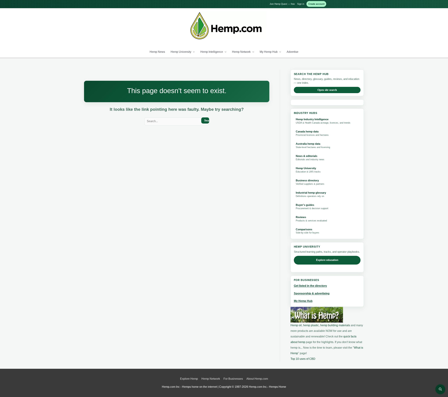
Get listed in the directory (310, 285)
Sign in (300, 4)
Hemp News (157, 51)
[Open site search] (440, 389)
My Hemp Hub (269, 51)
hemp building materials (335, 325)
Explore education (327, 260)
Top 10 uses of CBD (302, 358)
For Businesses (233, 378)
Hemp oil (296, 325)
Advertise (292, 51)
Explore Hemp (189, 378)
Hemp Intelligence (211, 51)
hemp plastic (311, 325)
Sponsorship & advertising (312, 293)
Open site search (327, 89)
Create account (316, 4)
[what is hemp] (316, 314)
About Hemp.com (257, 378)
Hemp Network (241, 51)
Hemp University (181, 51)
